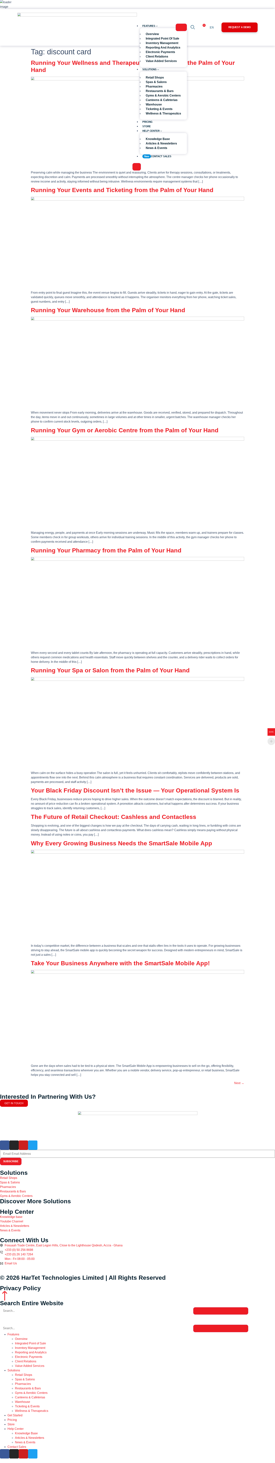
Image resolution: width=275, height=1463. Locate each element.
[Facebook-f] (4, 1145)
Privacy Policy (20, 1288)
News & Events (25, 1442)
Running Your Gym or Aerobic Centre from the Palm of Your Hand (125, 430)
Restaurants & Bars (28, 1388)
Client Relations (25, 1361)
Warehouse (22, 1401)
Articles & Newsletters (29, 1437)
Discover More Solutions (35, 1201)
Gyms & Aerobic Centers (31, 1392)
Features (13, 1334)
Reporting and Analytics (31, 1352)
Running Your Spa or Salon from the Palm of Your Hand (110, 670)
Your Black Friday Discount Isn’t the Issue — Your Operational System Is (135, 790)
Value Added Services (29, 1365)
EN (212, 27)
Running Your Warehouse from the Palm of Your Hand (108, 310)
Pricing (12, 1419)
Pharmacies (23, 1383)
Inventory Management (30, 1347)
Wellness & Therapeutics (31, 1410)
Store (11, 1424)
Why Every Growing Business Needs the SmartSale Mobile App (121, 843)
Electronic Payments (28, 1356)
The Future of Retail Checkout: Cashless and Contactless (113, 816)
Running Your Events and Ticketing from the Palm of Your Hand (122, 190)
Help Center (15, 1428)
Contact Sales (16, 1446)
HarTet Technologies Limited (62, 1277)
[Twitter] (32, 1145)
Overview (21, 1338)
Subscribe (10, 1161)
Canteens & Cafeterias (30, 1397)
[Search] (220, 1311)
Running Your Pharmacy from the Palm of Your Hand (106, 550)
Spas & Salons (25, 1379)
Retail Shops (23, 1374)
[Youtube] (23, 1145)
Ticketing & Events (27, 1406)
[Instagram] (14, 1145)
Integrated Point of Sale (30, 1343)
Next (239, 1083)
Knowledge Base (26, 1433)
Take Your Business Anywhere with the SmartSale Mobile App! (120, 963)
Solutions (13, 1370)
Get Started (14, 1415)
